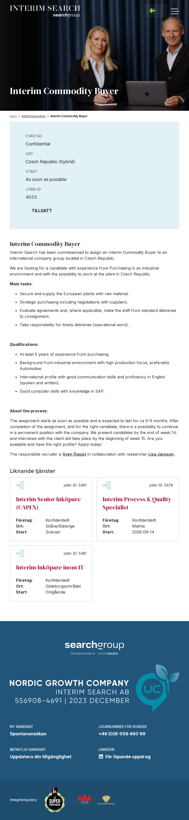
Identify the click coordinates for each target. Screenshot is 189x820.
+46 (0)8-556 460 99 (121, 733)
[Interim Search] (45, 11)
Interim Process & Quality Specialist (137, 503)
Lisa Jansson (161, 454)
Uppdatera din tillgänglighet (40, 756)
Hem (13, 116)
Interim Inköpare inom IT (50, 567)
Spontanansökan (28, 733)
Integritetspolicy (23, 799)
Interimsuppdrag (34, 116)
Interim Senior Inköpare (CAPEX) (48, 503)
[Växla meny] (175, 11)
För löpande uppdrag (128, 756)
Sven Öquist (74, 454)
